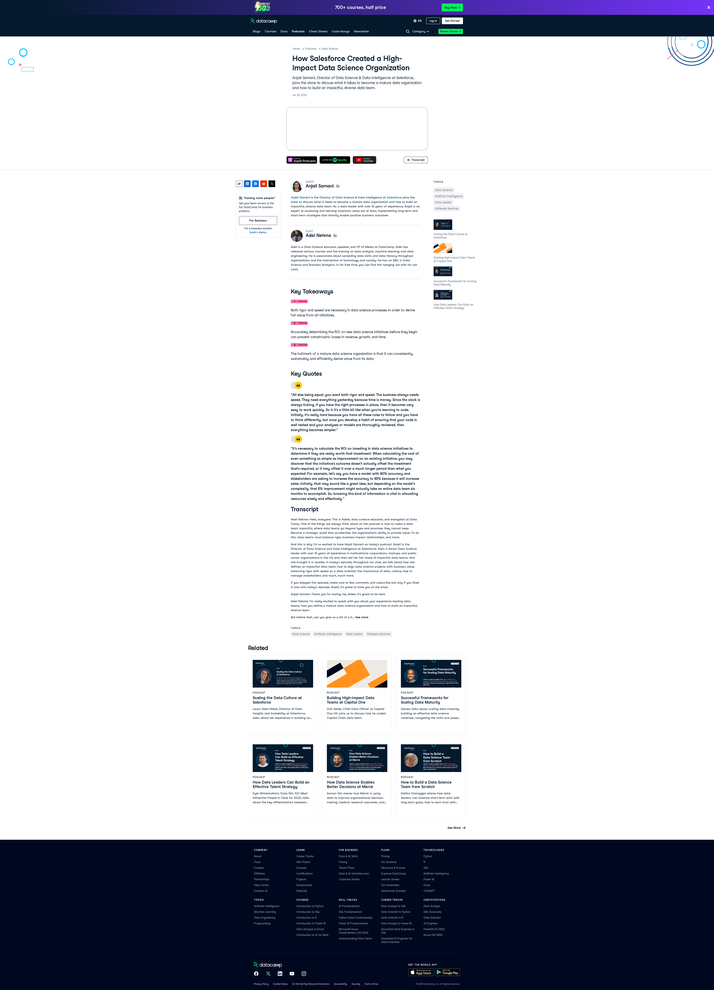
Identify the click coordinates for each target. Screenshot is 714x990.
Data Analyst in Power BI (396, 923)
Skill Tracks (303, 862)
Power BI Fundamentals (353, 923)
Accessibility (340, 984)
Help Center (261, 885)
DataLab (301, 890)
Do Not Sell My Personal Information (310, 984)
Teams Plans (346, 867)
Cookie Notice (280, 984)
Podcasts (310, 48)
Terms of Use (371, 984)
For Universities (390, 885)
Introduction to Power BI (311, 923)
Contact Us (261, 890)
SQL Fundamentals (350, 911)
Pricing (343, 862)
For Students (389, 862)
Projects (301, 879)
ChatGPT (429, 890)
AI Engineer (431, 923)
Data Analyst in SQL (393, 906)
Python (428, 856)
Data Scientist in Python (395, 911)
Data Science (330, 48)
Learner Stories (390, 879)
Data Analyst (432, 906)
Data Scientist (432, 917)
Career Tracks (305, 856)
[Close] (709, 8)
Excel (427, 885)
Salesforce (394, 197)
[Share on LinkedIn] (247, 183)
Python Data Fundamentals (356, 917)
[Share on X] (271, 183)
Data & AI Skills (348, 856)
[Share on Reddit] (263, 183)
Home (296, 48)
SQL (426, 867)
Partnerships (261, 879)
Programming (262, 923)
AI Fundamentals (349, 906)
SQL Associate (432, 911)
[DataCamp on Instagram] (304, 974)
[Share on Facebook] (255, 183)
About (257, 856)
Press (257, 862)
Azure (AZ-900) (433, 934)
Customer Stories (349, 879)
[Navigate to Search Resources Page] (408, 31)
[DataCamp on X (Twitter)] (268, 974)
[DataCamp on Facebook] (256, 974)
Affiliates (259, 873)
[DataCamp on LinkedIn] (280, 974)
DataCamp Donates (393, 890)
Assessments (304, 885)
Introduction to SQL (308, 911)
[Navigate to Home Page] (264, 21)
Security (356, 984)
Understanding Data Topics (355, 938)
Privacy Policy (261, 984)
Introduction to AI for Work (312, 934)
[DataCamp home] (280, 965)
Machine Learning (265, 911)
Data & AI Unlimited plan (354, 873)
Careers (259, 867)
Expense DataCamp (393, 873)
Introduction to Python (310, 906)
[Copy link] (239, 183)
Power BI (429, 879)
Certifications (304, 873)
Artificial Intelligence (436, 873)
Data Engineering (264, 917)
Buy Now (451, 7)
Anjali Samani (300, 197)
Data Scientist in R (392, 917)
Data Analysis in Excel (310, 929)
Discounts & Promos (393, 867)
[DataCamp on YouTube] (292, 974)
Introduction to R (306, 917)
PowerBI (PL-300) (434, 929)
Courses (301, 867)
